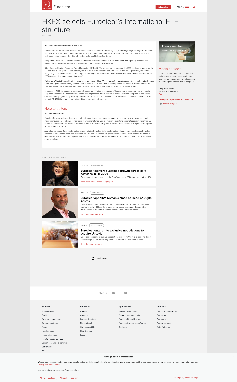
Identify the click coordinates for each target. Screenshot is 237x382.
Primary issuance (49, 335)
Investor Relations (88, 319)
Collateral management (52, 319)
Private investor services (52, 339)
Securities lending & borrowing (55, 343)
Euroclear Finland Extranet (130, 319)
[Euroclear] (47, 5)
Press (82, 335)
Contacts (84, 315)
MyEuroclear (163, 7)
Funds (44, 327)
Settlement (46, 347)
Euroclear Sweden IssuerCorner (132, 323)
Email (161, 94)
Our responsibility (88, 327)
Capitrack (122, 327)
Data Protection (163, 327)
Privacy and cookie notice (49, 365)
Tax (43, 351)
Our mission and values (167, 311)
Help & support (86, 331)
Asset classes (48, 311)
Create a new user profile (129, 315)
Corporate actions (50, 323)
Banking (45, 315)
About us (161, 306)
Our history (161, 315)
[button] (183, 7)
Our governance (164, 323)
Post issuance (48, 331)
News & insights (87, 323)
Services (46, 306)
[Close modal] (234, 356)
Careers (83, 311)
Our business (162, 319)
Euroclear (84, 306)
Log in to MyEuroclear (128, 311)
